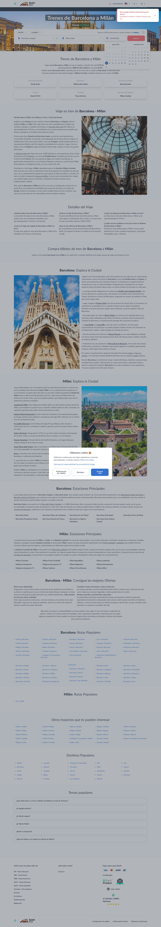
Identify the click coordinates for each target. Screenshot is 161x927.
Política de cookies (87, 460)
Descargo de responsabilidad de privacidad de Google (74, 464)
